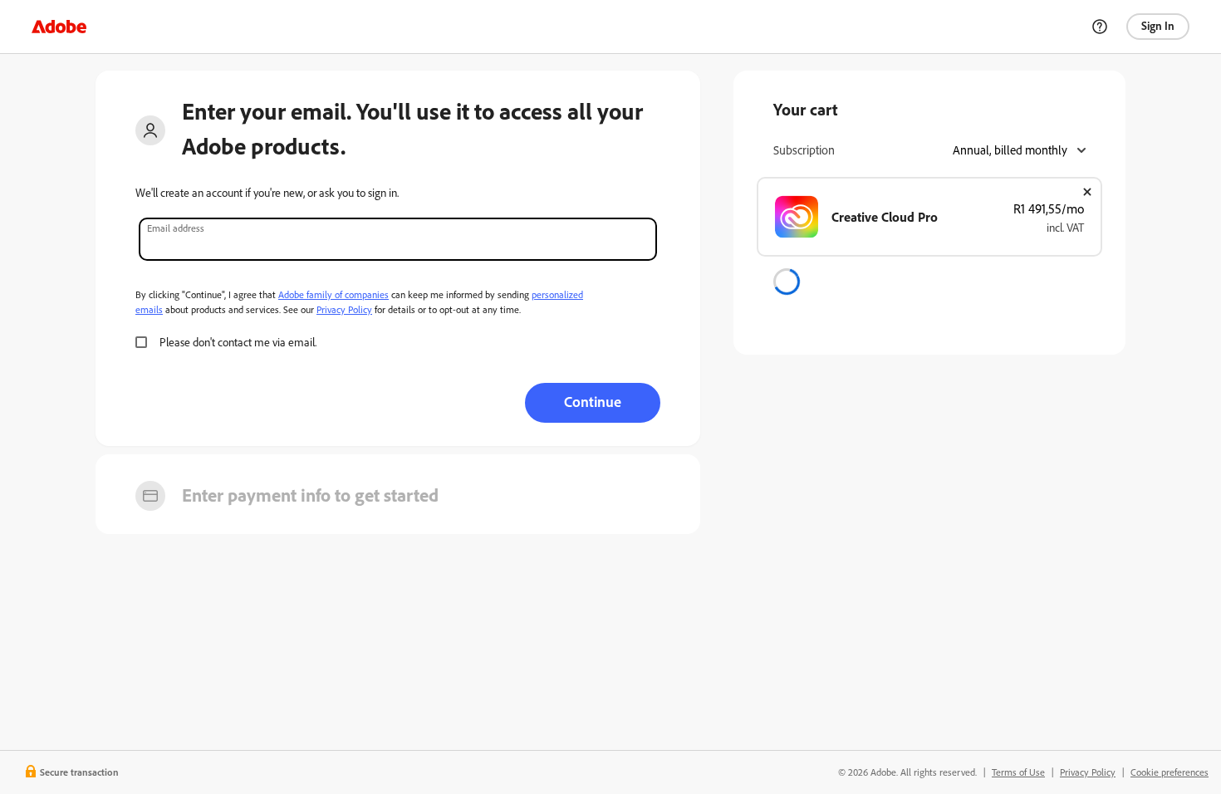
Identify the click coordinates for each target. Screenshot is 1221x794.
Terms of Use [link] (1018, 772)
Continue (592, 401)
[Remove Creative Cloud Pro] (1087, 192)
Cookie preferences (1169, 772)
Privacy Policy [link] (1088, 772)
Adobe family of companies (333, 294)
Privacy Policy (344, 309)
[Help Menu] (1099, 26)
